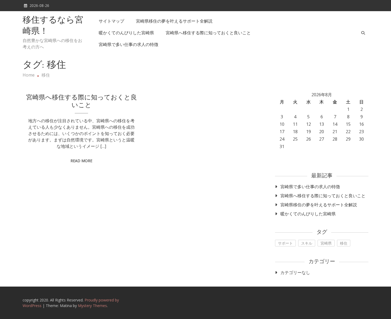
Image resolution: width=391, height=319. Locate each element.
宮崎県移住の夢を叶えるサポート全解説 (174, 21)
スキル (306, 243)
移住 (343, 243)
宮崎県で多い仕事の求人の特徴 (128, 44)
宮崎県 (326, 243)
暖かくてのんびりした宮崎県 (126, 33)
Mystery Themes (92, 305)
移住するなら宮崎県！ (53, 26)
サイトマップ (111, 21)
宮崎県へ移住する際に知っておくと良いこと (208, 33)
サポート (285, 243)
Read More (81, 160)
